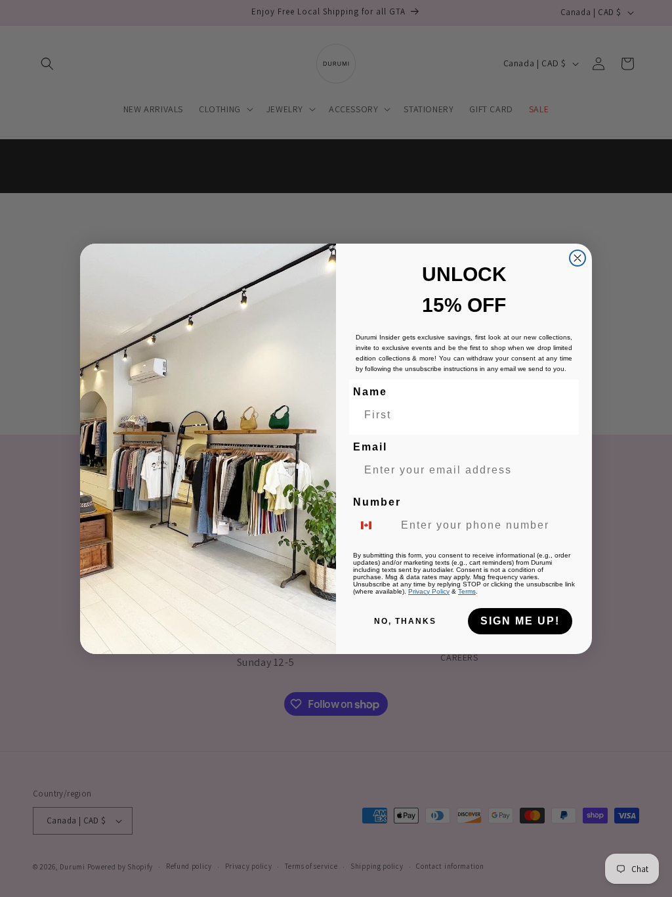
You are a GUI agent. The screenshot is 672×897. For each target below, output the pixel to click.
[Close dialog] (577, 258)
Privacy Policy (429, 591)
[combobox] (374, 525)
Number (377, 502)
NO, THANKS (405, 621)
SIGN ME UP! (520, 620)
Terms (467, 591)
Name (370, 391)
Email (370, 446)
